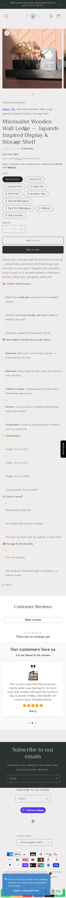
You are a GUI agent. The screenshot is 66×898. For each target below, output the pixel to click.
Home (5, 109)
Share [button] (9, 585)
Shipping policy (51, 877)
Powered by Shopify (38, 872)
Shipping (18, 159)
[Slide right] (40, 94)
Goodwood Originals (20, 872)
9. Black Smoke (14, 215)
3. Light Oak (37, 186)
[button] (6, 16)
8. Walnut (44, 208)
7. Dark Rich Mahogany (18, 208)
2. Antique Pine (14, 186)
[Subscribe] (55, 779)
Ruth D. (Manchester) (26, 891)
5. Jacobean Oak (36, 194)
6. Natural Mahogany (17, 201)
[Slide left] (25, 94)
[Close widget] (50, 873)
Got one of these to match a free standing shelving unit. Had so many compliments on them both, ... (28, 882)
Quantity (6, 222)
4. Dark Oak (12, 194)
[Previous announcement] (5, 4)
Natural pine (12, 179)
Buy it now (33, 249)
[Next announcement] (60, 4)
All (13, 109)
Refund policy (56, 872)
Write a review (33, 619)
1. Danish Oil (34, 179)
